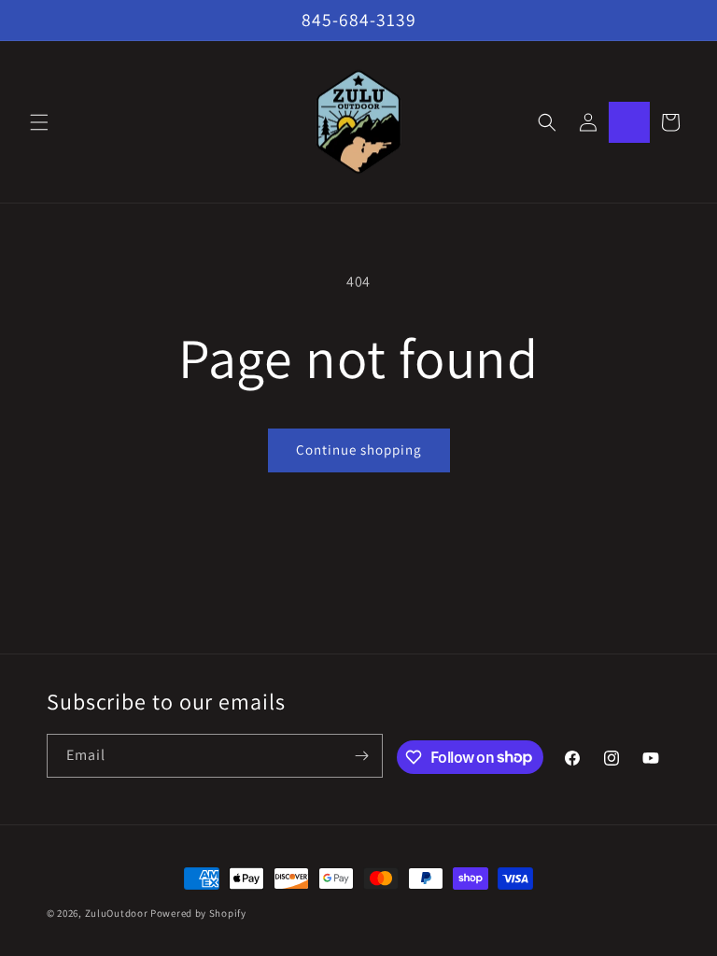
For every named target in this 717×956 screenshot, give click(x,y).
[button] (39, 122)
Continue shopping (359, 449)
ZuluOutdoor (116, 913)
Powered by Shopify (198, 913)
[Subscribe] (361, 756)
